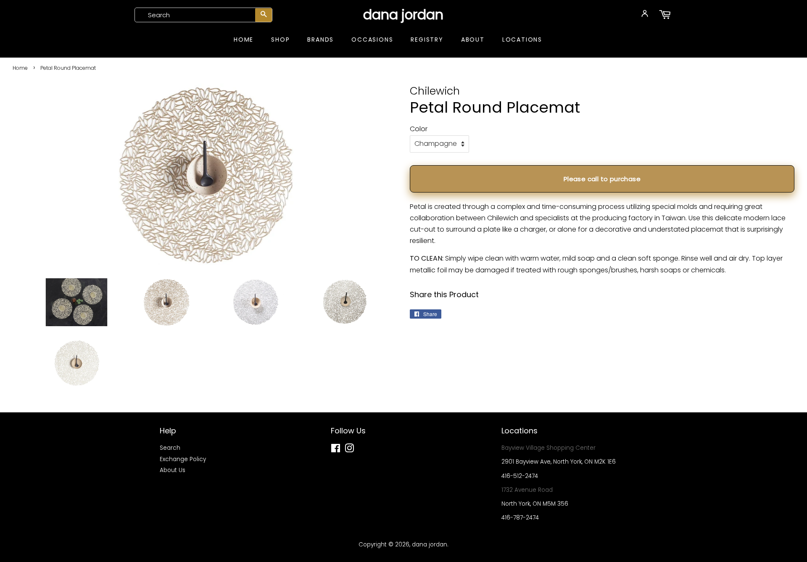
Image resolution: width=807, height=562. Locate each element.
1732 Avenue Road (527, 490)
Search (170, 448)
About (473, 39)
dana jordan (403, 14)
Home (243, 39)
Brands (320, 39)
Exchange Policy (183, 459)
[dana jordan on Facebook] (335, 450)
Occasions (372, 39)
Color (418, 129)
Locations (522, 39)
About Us (172, 470)
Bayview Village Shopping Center (548, 448)
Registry (427, 39)
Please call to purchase (602, 178)
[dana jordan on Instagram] (349, 450)
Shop (280, 39)
